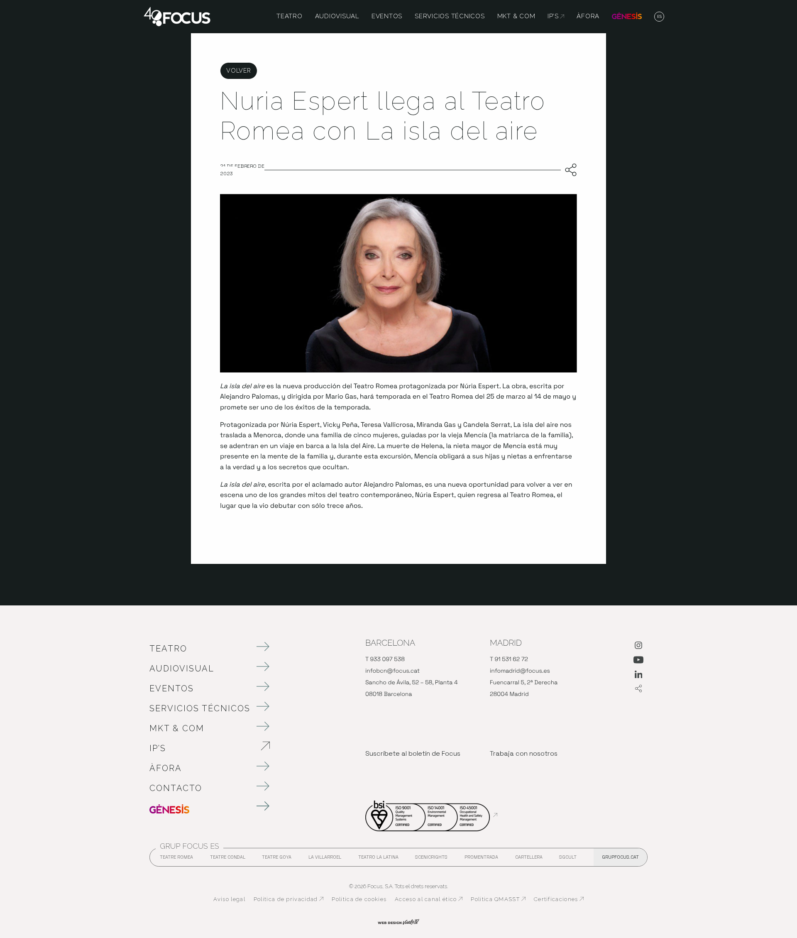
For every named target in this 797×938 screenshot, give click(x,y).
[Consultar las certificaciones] (431, 815)
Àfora (165, 768)
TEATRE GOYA (276, 859)
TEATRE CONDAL (227, 859)
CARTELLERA (529, 859)
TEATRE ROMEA (176, 859)
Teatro (168, 649)
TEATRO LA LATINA (378, 859)
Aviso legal (229, 899)
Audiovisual (181, 668)
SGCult (568, 857)
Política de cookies (359, 899)
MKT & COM (176, 728)
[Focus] (177, 16)
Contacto (175, 788)
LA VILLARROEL (324, 859)
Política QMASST (498, 899)
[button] (659, 17)
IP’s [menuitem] (556, 16)
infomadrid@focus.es (520, 671)
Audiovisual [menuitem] (337, 16)
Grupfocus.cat (620, 857)
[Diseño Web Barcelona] (398, 921)
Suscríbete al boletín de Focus (412, 753)
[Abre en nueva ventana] (638, 647)
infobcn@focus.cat (392, 671)
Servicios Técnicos (199, 708)
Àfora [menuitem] (588, 16)
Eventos (171, 688)
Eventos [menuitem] (387, 16)
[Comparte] (569, 170)
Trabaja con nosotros (523, 753)
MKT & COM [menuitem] (516, 16)
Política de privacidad (289, 899)
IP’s (201, 748)
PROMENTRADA (481, 859)
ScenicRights (431, 859)
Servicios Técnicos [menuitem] (450, 16)
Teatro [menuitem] (289, 16)
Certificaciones (559, 899)
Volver (238, 70)
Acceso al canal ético (428, 899)
